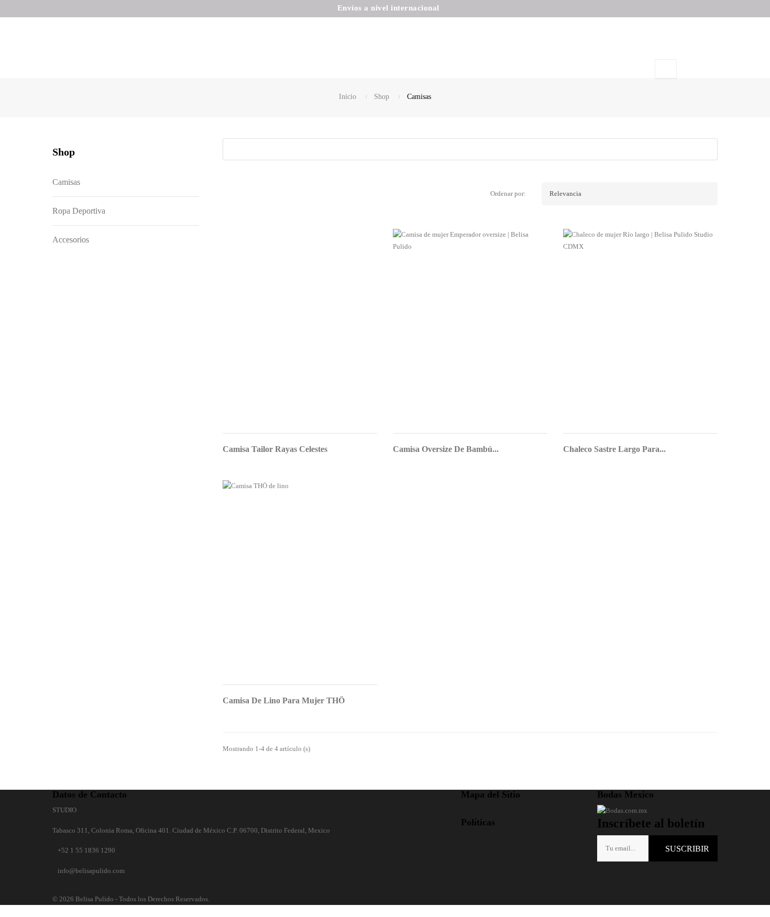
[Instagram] (622, 878)
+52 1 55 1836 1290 (86, 850)
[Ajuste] (665, 69)
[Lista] (256, 193)
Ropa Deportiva (78, 210)
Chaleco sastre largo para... (614, 449)
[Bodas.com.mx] (622, 810)
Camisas (66, 182)
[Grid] (233, 193)
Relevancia (631, 194)
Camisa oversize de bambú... (446, 449)
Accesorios (70, 239)
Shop (63, 152)
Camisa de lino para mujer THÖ (284, 700)
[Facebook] (605, 878)
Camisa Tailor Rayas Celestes (275, 449)
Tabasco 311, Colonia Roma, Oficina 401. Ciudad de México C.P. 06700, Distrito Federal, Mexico (191, 830)
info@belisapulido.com (91, 871)
